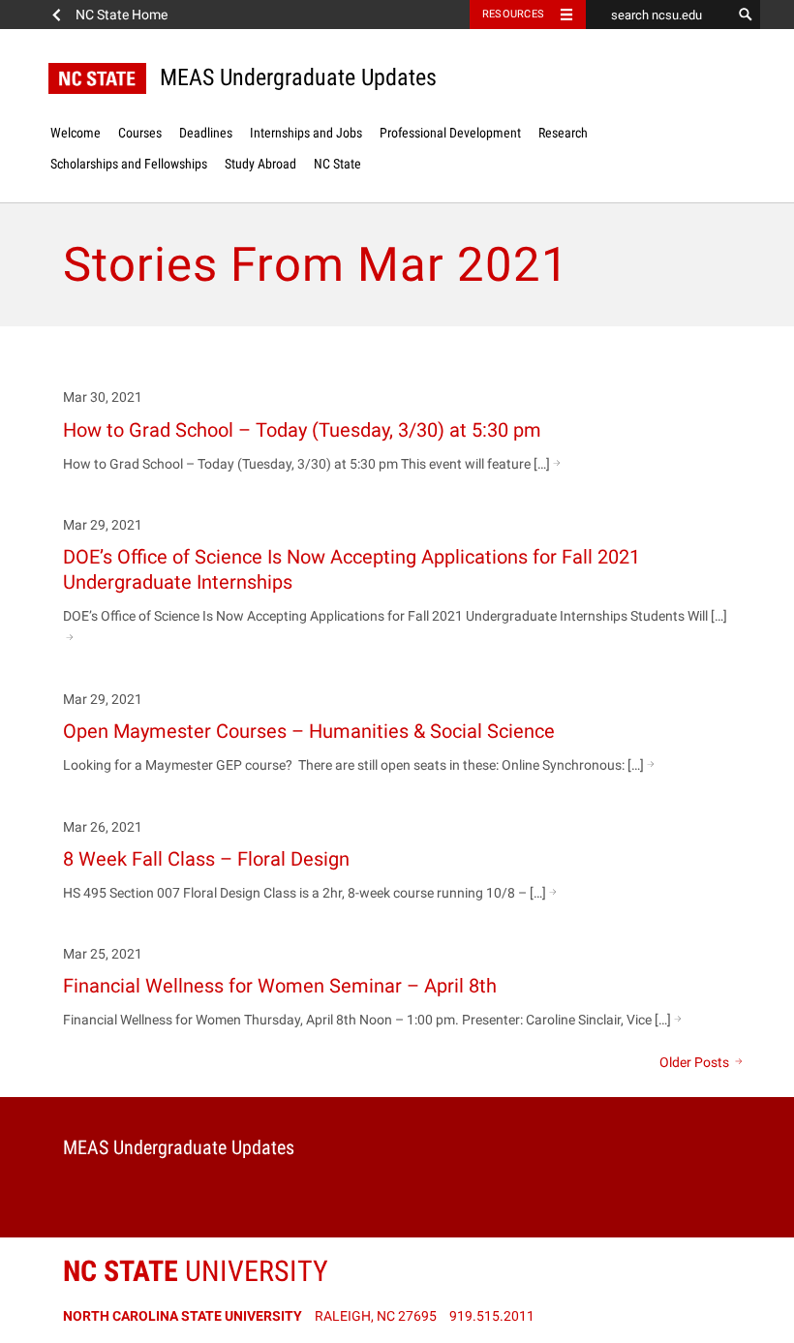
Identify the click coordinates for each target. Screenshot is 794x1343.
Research (563, 132)
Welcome (75, 132)
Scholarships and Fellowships (128, 163)
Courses (140, 132)
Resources (513, 14)
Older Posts (695, 1062)
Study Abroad (260, 163)
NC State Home (122, 14)
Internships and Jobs (306, 132)
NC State (337, 163)
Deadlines (205, 132)
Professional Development (450, 132)
